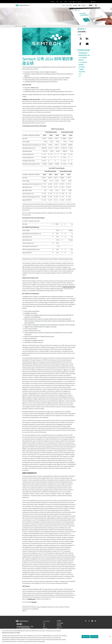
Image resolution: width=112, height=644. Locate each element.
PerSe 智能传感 (82, 62)
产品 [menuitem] (67, 5)
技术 (44, 626)
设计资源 (45, 628)
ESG (79, 76)
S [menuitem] (71, 1)
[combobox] (83, 1)
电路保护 (80, 60)
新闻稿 (24, 26)
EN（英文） (94, 1)
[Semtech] (23, 622)
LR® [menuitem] (63, 5)
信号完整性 (81, 67)
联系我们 (91, 5)
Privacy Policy (47, 636)
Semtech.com (31, 599)
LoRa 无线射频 (82, 58)
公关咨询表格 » (82, 31)
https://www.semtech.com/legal (11, 633)
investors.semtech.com (69, 287)
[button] (110, 636)
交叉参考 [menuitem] (52, 1)
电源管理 (80, 65)
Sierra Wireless (46, 621)
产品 (44, 625)
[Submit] (76, 1)
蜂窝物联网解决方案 (84, 55)
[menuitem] (73, 1)
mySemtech (59, 627)
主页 (16, 26)
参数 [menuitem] (57, 1)
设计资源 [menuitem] (75, 5)
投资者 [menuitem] (66, 1)
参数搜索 (59, 625)
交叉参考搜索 (60, 623)
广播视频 (80, 69)
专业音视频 (81, 72)
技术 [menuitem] (71, 5)
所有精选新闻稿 (82, 53)
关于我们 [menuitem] (84, 5)
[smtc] (22, 5)
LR (44, 623)
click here (34, 602)
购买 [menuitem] (61, 1)
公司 (20, 26)
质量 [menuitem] (79, 5)
